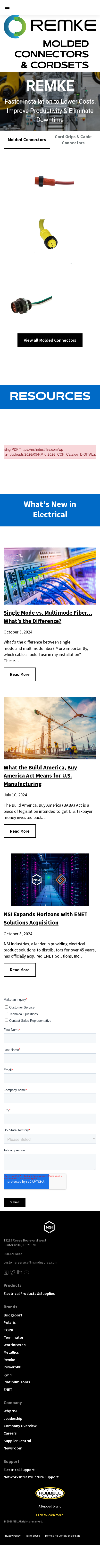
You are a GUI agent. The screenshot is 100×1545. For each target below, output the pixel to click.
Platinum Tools (17, 1381)
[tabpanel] (50, 250)
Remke (9, 1359)
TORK (8, 1329)
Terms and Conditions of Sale (62, 1535)
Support (11, 1461)
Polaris (10, 1322)
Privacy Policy (12, 1535)
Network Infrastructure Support (31, 1476)
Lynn (8, 1374)
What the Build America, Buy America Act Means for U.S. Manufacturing (40, 776)
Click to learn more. (50, 1515)
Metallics (11, 1352)
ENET (8, 1389)
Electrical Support (19, 1469)
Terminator (14, 1337)
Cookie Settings (17, 1531)
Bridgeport (13, 1315)
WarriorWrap (15, 1344)
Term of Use (32, 1535)
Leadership (13, 1418)
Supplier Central (17, 1440)
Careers (10, 1433)
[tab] (27, 140)
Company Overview (20, 1425)
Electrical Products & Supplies (29, 1293)
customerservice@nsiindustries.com (30, 1262)
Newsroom (13, 1448)
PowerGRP (12, 1366)
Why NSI (10, 1410)
